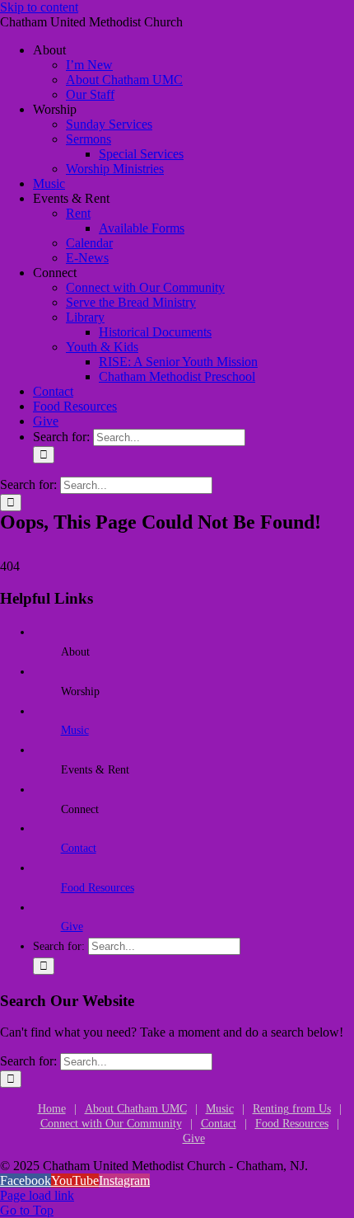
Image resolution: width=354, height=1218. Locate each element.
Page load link (37, 1195)
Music (75, 730)
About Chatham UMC (136, 1109)
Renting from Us (292, 1109)
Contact (78, 848)
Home (52, 1109)
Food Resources (97, 888)
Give (72, 926)
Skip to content (39, 7)
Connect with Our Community (111, 1123)
